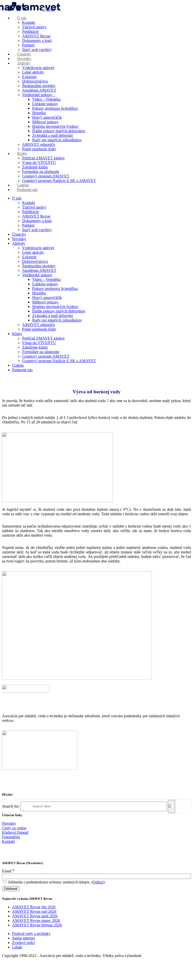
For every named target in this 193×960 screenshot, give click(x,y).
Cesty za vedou (14, 828)
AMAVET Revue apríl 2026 (35, 916)
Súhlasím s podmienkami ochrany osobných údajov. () (56, 882)
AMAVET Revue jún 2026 (34, 907)
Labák (17, 947)
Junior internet (23, 938)
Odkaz (98, 882)
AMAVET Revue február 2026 (37, 925)
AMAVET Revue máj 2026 (34, 911)
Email (8, 871)
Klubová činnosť (15, 832)
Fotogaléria (11, 837)
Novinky (9, 823)
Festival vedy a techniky (31, 933)
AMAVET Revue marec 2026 (36, 920)
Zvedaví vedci (23, 942)
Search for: (11, 806)
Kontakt (8, 841)
